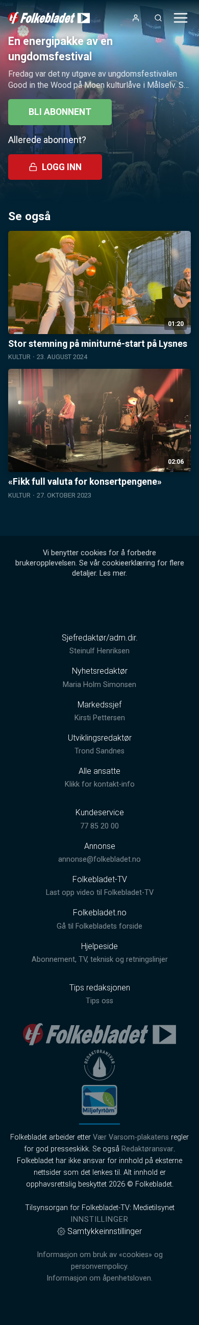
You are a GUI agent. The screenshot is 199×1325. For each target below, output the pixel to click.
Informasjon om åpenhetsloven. (99, 1278)
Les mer (113, 573)
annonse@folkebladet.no (99, 859)
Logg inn (62, 167)
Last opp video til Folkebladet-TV (100, 892)
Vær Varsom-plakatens (131, 1137)
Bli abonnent (60, 112)
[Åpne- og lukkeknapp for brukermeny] (136, 18)
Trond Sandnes (99, 751)
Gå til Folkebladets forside (99, 926)
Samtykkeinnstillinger (104, 1231)
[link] (49, 18)
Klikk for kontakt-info (100, 784)
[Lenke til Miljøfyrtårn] (99, 1099)
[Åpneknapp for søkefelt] (158, 18)
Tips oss (99, 1001)
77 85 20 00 (99, 826)
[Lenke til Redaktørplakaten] (99, 1065)
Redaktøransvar (147, 1149)
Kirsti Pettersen (99, 718)
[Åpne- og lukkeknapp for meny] (180, 18)
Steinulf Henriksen (99, 651)
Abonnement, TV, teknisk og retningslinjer (100, 959)
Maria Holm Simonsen (99, 684)
